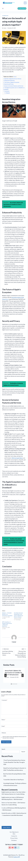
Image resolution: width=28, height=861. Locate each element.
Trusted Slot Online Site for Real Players (13, 779)
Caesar (4, 28)
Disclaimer (14, 840)
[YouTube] (12, 847)
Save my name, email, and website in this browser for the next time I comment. (14, 737)
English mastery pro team (8, 792)
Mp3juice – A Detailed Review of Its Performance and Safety (7, 614)
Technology (5, 15)
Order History (6, 827)
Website (4, 733)
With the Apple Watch (17, 458)
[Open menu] (3, 8)
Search (3, 749)
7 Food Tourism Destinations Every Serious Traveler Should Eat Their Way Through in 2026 (14, 762)
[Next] (22, 675)
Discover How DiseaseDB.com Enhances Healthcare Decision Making (20, 653)
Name (3, 719)
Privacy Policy (14, 838)
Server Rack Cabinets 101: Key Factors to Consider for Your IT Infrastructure (13, 672)
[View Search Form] (25, 3)
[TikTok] (18, 847)
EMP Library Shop (22, 8)
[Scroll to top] (17, 856)
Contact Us (14, 836)
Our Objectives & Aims (14, 833)
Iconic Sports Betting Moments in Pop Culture (7, 652)
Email (3, 726)
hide (15, 76)
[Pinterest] (9, 847)
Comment (4, 700)
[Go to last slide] (5, 675)
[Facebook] (15, 847)
